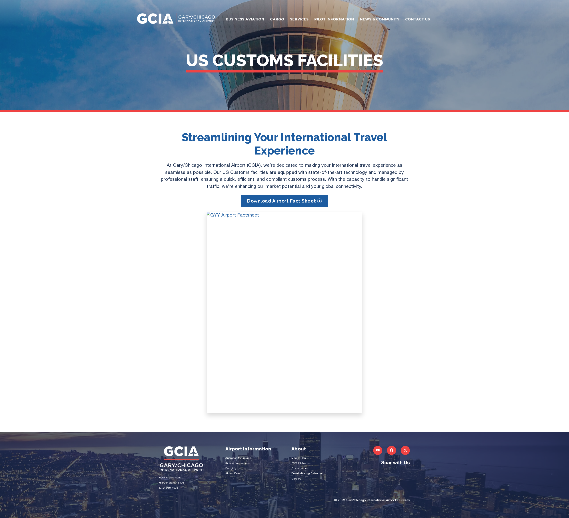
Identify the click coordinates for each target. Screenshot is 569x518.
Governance (299, 468)
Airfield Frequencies (237, 463)
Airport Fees (232, 473)
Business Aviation (245, 19)
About (298, 449)
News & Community (379, 19)
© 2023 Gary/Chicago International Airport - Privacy (372, 500)
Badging (230, 468)
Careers (296, 479)
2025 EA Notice (301, 463)
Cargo (277, 19)
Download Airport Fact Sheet (282, 201)
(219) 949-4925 (168, 488)
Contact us (417, 19)
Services (299, 19)
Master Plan (298, 458)
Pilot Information (334, 19)
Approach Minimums (238, 458)
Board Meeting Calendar (306, 473)
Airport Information (248, 449)
